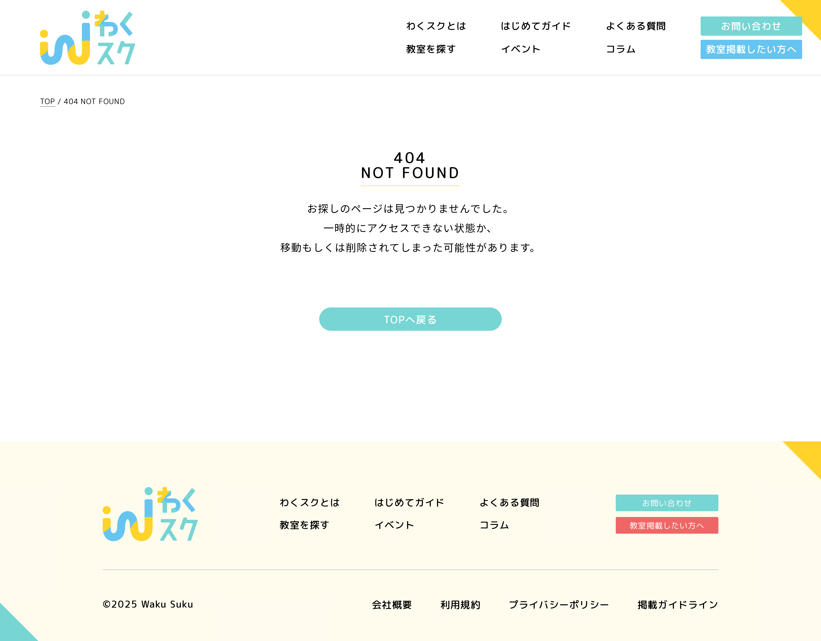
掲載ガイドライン (678, 604)
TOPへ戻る (410, 319)
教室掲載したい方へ (751, 49)
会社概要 (392, 604)
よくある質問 (636, 26)
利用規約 (460, 604)
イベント (521, 49)
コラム (621, 49)
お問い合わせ (751, 26)
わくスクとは (436, 26)
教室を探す (431, 49)
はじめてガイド (536, 26)
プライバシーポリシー (559, 604)
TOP (47, 101)
